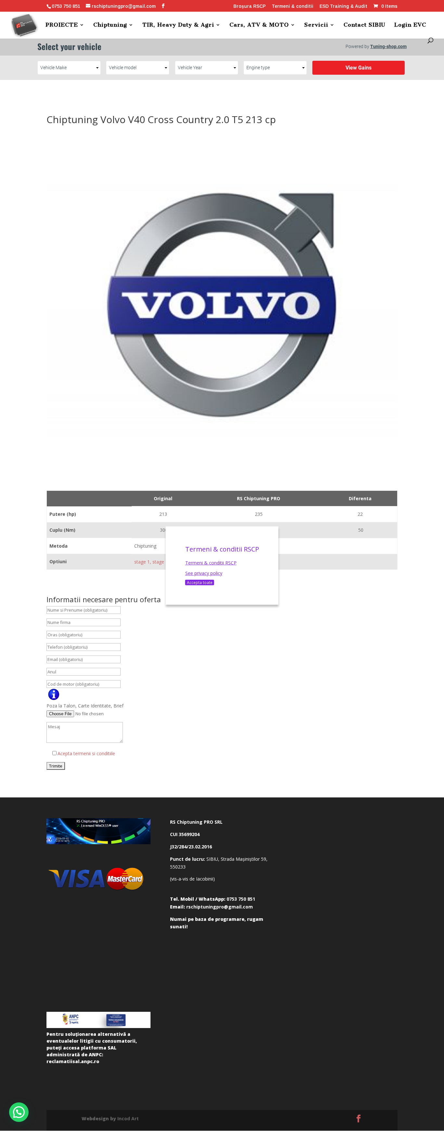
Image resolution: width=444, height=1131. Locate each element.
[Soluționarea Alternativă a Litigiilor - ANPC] (98, 1020)
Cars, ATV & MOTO (259, 25)
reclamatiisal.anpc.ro (72, 1061)
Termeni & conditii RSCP (211, 563)
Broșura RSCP (249, 6)
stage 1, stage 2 (151, 562)
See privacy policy (203, 573)
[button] (19, 1112)
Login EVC (410, 25)
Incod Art (128, 1118)
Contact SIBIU (364, 25)
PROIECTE (62, 25)
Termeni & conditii (292, 6)
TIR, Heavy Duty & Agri (178, 25)
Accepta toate (200, 582)
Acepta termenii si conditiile (86, 753)
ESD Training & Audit (343, 6)
